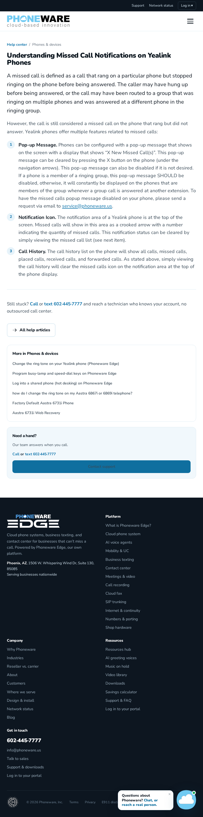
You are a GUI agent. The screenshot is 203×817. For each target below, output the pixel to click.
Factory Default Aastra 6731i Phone (43, 403)
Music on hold (117, 666)
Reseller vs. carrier (23, 666)
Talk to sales (18, 758)
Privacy (90, 802)
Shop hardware (118, 627)
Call (34, 304)
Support (138, 5)
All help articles (35, 330)
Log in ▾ (187, 5)
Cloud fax (113, 593)
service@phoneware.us (87, 206)
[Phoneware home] (38, 21)
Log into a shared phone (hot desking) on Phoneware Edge (62, 383)
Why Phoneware (21, 649)
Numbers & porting (121, 619)
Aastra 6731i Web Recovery (36, 412)
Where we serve (21, 692)
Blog (11, 717)
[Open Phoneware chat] (186, 800)
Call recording (117, 584)
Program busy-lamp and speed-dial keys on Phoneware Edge (64, 373)
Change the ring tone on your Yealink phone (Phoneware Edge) (65, 363)
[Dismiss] (169, 794)
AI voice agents (118, 542)
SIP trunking (115, 601)
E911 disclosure (114, 802)
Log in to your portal (122, 709)
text (48, 304)
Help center (17, 44)
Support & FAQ (118, 700)
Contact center (118, 568)
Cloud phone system (122, 533)
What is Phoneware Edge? (128, 525)
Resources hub (118, 649)
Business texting (119, 559)
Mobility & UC (117, 550)
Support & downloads (25, 767)
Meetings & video (120, 576)
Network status (161, 5)
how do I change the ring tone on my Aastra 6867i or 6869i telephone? (72, 393)
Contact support (101, 466)
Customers (16, 683)
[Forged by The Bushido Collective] (13, 802)
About (12, 674)
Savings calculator (121, 692)
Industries (15, 657)
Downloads (115, 683)
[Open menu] (190, 21)
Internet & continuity (122, 610)
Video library (116, 674)
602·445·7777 (68, 304)
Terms (74, 802)
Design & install (20, 700)
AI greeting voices (121, 657)
